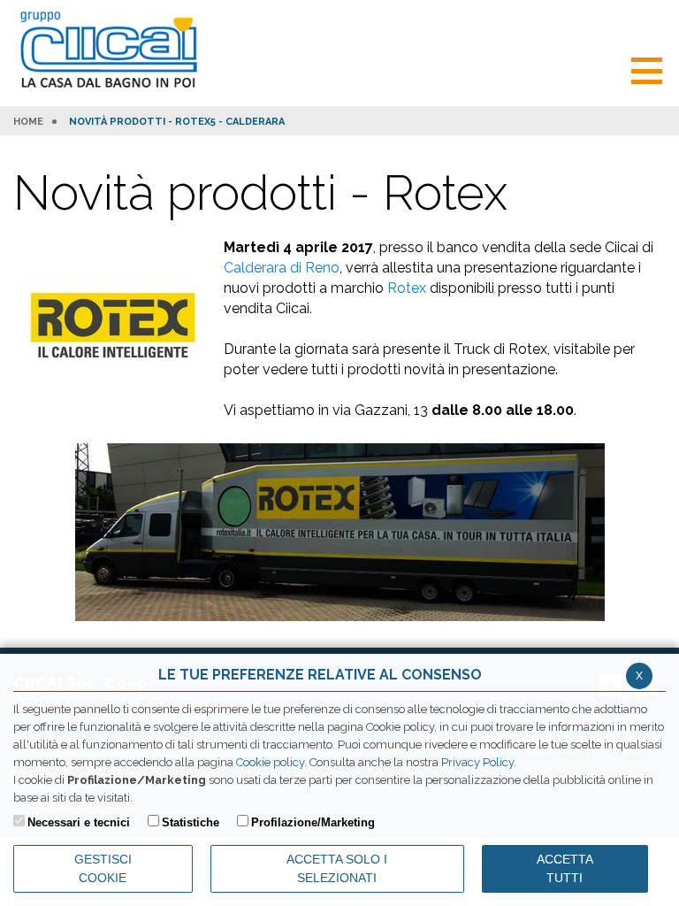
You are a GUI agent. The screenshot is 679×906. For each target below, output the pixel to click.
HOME (28, 122)
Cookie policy (270, 762)
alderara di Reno (286, 267)
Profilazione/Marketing (313, 822)
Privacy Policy (477, 762)
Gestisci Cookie (103, 868)
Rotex (408, 288)
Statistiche (190, 822)
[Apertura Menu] (646, 69)
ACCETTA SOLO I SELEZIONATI (336, 868)
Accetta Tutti (565, 868)
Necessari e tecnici (78, 822)
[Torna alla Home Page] (112, 51)
